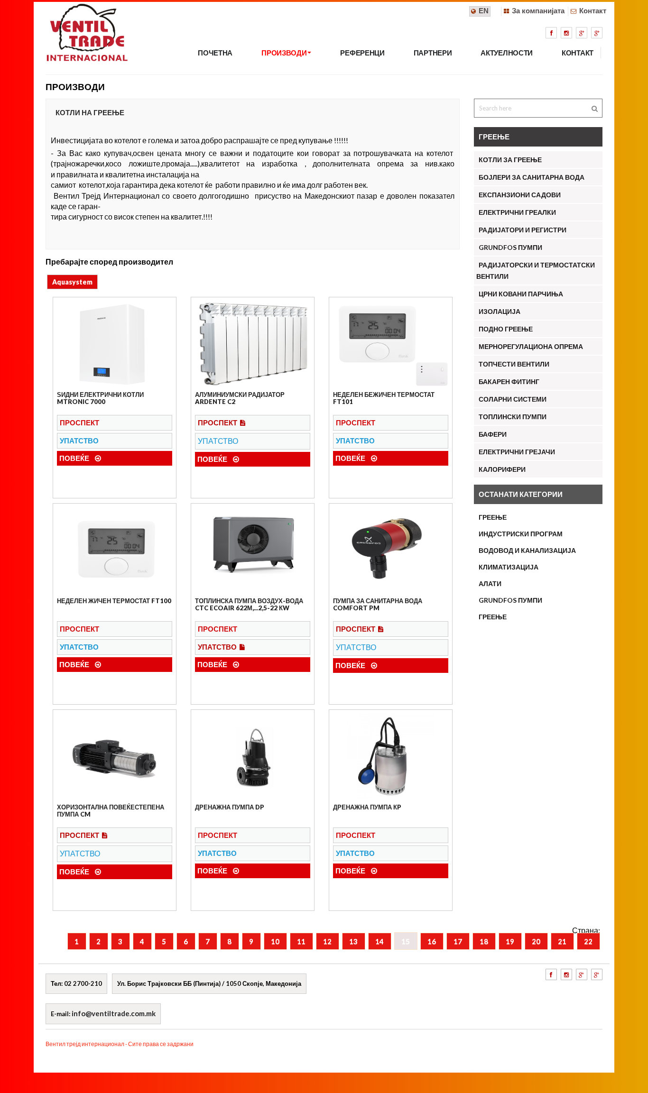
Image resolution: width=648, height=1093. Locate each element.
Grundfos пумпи (510, 600)
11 (301, 941)
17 (458, 941)
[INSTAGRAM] (566, 32)
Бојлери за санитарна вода (531, 177)
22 (588, 941)
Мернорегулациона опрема (531, 346)
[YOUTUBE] (596, 32)
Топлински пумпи (512, 417)
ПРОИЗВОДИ (283, 52)
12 (327, 941)
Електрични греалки (517, 212)
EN (484, 11)
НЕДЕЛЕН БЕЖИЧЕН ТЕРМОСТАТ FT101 (384, 398)
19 (510, 941)
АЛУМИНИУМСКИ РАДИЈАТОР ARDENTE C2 (240, 398)
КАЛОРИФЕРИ (502, 469)
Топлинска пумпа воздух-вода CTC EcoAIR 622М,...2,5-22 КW (249, 604)
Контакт (592, 11)
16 (431, 941)
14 (379, 941)
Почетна (215, 52)
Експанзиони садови (520, 195)
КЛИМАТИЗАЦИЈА (508, 567)
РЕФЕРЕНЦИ (362, 52)
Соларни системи (512, 399)
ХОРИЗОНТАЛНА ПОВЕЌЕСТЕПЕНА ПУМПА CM (110, 810)
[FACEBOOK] (551, 32)
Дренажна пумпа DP (229, 807)
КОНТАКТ (577, 52)
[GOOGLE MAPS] (581, 32)
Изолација (499, 311)
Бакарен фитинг (509, 381)
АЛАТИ (490, 583)
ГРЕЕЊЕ (493, 517)
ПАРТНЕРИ (433, 52)
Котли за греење (510, 160)
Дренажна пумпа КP (367, 807)
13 (353, 941)
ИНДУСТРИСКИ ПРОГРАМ (521, 534)
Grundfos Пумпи (510, 247)
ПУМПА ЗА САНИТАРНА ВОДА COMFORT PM (377, 604)
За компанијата (538, 11)
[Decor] (81, 50)
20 (536, 941)
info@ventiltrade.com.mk (114, 1013)
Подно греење (506, 329)
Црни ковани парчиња (521, 294)
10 (275, 941)
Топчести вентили (514, 364)
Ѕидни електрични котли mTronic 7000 (100, 398)
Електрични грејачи (517, 452)
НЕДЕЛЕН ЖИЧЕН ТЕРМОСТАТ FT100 (114, 601)
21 (562, 941)
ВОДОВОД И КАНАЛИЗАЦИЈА (527, 550)
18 (484, 941)
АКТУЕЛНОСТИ (507, 52)
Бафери (493, 434)
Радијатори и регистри (522, 230)
